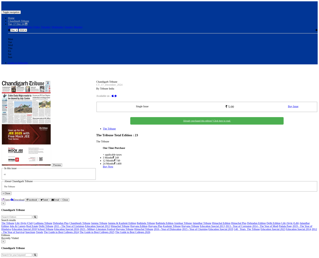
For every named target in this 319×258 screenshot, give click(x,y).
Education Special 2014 (298, 229)
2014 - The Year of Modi (265, 226)
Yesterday (27, 27)
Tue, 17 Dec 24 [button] (16, 24)
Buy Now (108, 166)
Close (65, 200)
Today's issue (15, 27)
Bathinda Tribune (146, 223)
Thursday (46, 27)
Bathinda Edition (164, 223)
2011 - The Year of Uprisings (69, 226)
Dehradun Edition (256, 223)
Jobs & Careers (18, 226)
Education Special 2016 (66, 229)
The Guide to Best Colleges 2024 (61, 232)
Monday (78, 27)
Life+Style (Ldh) (290, 223)
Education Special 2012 (97, 226)
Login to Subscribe (18, 62)
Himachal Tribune (120, 226)
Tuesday (68, 27)
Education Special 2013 (212, 226)
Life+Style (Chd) (24, 223)
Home (11, 18)
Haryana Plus (155, 226)
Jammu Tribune (99, 223)
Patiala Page (285, 226)
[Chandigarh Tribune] (159, 5)
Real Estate (32, 226)
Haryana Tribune (190, 226)
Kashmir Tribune (172, 226)
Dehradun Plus (61, 223)
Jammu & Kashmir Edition (122, 223)
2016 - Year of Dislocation (167, 229)
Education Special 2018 (24, 229)
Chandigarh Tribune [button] (18, 21)
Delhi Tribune (46, 226)
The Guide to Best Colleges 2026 (132, 232)
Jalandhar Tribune (202, 223)
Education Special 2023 (273, 229)
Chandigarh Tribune (79, 223)
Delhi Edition (273, 223)
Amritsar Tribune (183, 223)
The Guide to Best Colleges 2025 (96, 232)
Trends (39, 232)
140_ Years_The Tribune (247, 229)
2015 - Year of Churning (195, 229)
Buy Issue (293, 106)
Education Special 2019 (220, 229)
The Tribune (109, 128)
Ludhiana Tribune (43, 223)
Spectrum (30, 232)
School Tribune (45, 229)
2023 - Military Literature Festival (97, 229)
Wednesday (58, 27)
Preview (57, 165)
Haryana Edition (139, 226)
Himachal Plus (238, 223)
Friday (36, 27)
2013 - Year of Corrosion (238, 226)
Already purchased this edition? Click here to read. (207, 121)
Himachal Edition (221, 223)
